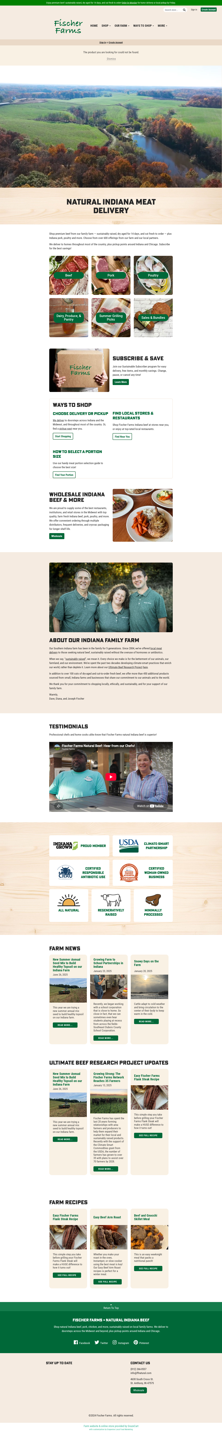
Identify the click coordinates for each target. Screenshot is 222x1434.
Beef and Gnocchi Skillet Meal (145, 1217)
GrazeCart (133, 1426)
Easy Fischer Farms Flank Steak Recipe (147, 1077)
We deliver (58, 420)
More (162, 26)
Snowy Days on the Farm (146, 962)
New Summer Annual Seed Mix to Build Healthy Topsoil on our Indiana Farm (67, 965)
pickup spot (65, 428)
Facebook (84, 1343)
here (145, 667)
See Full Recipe (148, 1135)
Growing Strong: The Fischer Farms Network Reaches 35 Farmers (108, 1077)
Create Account (209, 9)
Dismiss (111, 59)
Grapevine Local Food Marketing (120, 1429)
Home (94, 26)
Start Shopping (63, 436)
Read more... (65, 1025)
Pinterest (144, 1343)
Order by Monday (129, 2)
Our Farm (121, 26)
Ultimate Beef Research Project (125, 667)
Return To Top (111, 1308)
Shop (105, 26)
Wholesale (56, 536)
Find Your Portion (64, 474)
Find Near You (122, 436)
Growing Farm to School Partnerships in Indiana (108, 963)
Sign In (194, 9)
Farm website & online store (99, 1426)
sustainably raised (75, 659)
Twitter (104, 1343)
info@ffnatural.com (141, 1373)
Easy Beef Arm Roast (107, 1217)
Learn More (121, 382)
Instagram (123, 1343)
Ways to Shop (142, 26)
